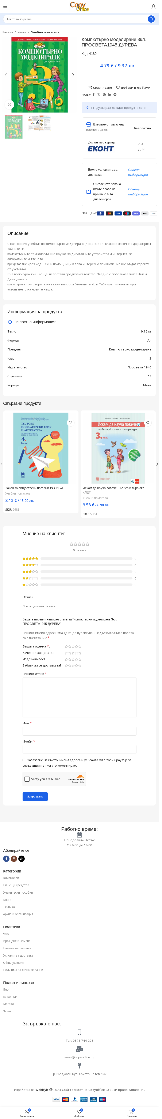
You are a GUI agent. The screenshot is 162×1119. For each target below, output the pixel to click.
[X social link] (99, 95)
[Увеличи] (9, 104)
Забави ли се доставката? (42, 666)
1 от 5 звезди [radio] (66, 646)
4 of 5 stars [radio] (76, 646)
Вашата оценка (36, 647)
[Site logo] (79, 6)
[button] (6, 75)
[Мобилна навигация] (5, 6)
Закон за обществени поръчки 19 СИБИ (34, 488)
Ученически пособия (18, 892)
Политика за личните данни (23, 970)
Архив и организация (18, 914)
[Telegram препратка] (115, 95)
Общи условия (13, 963)
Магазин (9, 1004)
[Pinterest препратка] (104, 95)
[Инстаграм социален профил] (14, 859)
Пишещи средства (16, 885)
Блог (6, 989)
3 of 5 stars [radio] (73, 646)
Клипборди (11, 878)
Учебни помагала (45, 32)
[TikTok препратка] (21, 859)
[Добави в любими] (70, 422)
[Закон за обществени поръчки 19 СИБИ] (40, 448)
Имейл (29, 741)
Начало (7, 32)
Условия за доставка (18, 955)
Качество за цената (38, 653)
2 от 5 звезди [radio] (69, 646)
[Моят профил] (153, 6)
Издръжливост (34, 659)
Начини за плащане (17, 948)
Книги (22, 32)
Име (27, 723)
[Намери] (151, 19)
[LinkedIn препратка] (109, 95)
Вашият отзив (35, 674)
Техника (9, 907)
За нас (7, 1011)
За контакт (11, 997)
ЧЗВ (6, 934)
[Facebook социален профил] (93, 95)
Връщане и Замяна (17, 941)
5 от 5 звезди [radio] (79, 646)
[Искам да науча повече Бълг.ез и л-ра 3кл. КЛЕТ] (118, 448)
